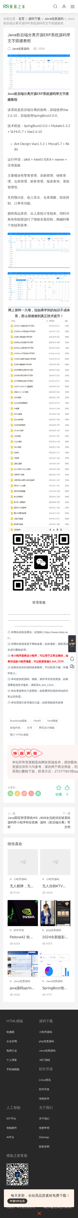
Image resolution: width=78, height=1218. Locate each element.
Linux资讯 (45, 1079)
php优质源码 (53, 930)
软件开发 (19, 930)
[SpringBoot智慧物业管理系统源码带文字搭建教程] (55, 964)
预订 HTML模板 (19, 734)
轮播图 (10, 1032)
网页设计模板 (47, 727)
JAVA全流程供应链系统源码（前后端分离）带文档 (54, 822)
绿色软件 (44, 1098)
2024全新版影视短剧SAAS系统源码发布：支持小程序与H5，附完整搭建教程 (55, 937)
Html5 (37, 720)
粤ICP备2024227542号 (58, 1207)
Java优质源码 (20, 48)
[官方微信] (72, 666)
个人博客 (11, 1060)
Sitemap (44, 1137)
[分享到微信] (10, 793)
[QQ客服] (72, 658)
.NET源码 (44, 1060)
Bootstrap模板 (18, 720)
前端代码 (15, 727)
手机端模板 (13, 1069)
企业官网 (11, 1041)
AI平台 (10, 1137)
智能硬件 (11, 1127)
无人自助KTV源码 (54, 886)
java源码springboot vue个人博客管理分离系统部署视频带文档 (23, 988)
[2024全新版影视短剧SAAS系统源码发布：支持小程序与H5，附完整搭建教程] (55, 913)
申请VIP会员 (17, 1201)
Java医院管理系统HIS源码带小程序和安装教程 (23, 822)
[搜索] (55, 6)
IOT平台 (11, 1118)
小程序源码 (20, 879)
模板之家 (14, 6)
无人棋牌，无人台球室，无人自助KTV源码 (22, 886)
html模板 (52, 720)
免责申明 (44, 1127)
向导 (29, 727)
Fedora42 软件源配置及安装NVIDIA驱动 (23, 937)
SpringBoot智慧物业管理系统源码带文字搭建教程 (55, 988)
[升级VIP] (72, 645)
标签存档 (44, 1146)
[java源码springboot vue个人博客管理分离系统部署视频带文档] (23, 964)
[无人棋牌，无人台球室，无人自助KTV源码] (23, 862)
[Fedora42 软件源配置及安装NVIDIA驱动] (23, 913)
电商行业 (11, 1050)
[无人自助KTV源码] (55, 862)
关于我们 (44, 1118)
